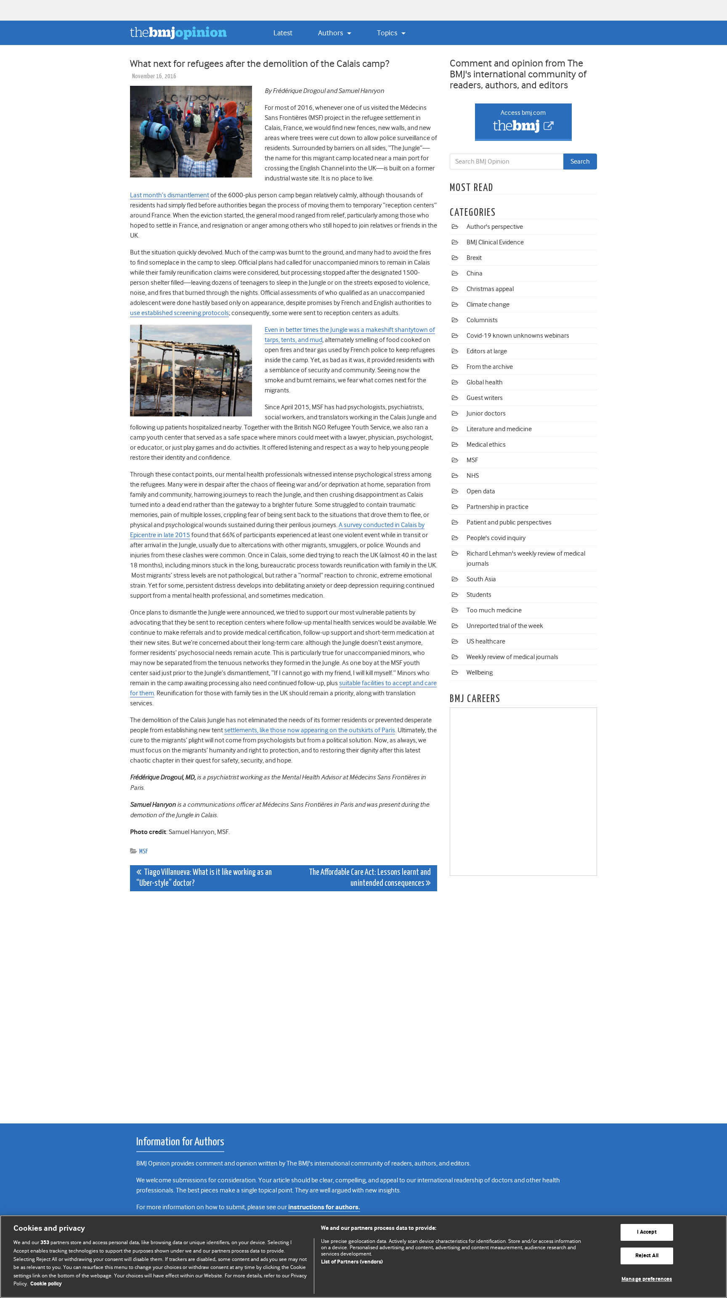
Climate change (488, 304)
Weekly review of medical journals (512, 657)
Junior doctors (486, 413)
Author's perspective (495, 226)
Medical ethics (486, 444)
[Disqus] (283, 1003)
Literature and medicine (499, 429)
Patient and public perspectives (509, 522)
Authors (331, 33)
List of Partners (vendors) (352, 1262)
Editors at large (487, 351)
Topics (388, 33)
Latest (282, 33)
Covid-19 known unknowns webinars (518, 335)
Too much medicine (494, 610)
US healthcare (486, 641)
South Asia (481, 579)
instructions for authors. (324, 1207)
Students (479, 595)
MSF (143, 851)
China (475, 273)
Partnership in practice (497, 507)
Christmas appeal (490, 289)
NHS (473, 475)
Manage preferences (646, 1279)
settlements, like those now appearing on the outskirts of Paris (309, 730)
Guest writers (485, 398)
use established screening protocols (179, 313)
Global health (485, 382)
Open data (481, 491)
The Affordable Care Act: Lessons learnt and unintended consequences (370, 878)
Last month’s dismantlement (169, 195)
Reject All (646, 1256)
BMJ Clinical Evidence (495, 242)
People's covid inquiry (496, 538)
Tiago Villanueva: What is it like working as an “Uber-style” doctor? (204, 878)
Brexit (474, 258)
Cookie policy (46, 1284)
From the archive (490, 367)
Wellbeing (480, 672)
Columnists (482, 320)
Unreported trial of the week (505, 626)
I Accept (647, 1232)
